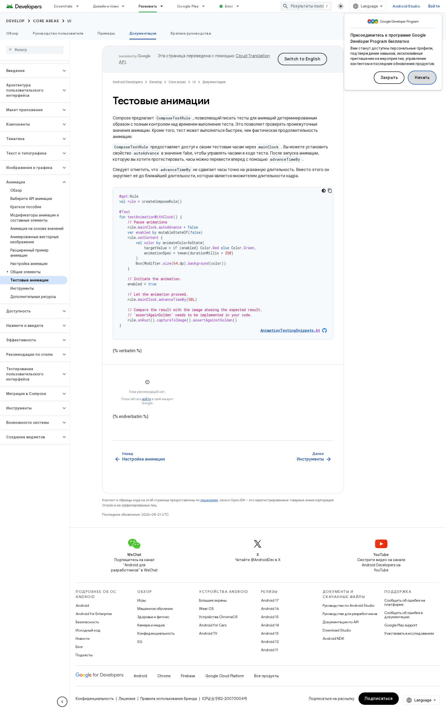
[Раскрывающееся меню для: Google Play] (206, 6)
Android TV (208, 633)
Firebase (188, 676)
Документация (142, 33)
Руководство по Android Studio (348, 605)
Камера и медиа (151, 625)
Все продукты (266, 676)
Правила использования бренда (168, 699)
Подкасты (84, 655)
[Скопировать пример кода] (330, 191)
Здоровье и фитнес (153, 617)
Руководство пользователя (58, 33)
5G (139, 641)
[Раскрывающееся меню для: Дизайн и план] (125, 6)
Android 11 (269, 650)
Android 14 (270, 625)
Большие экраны (213, 600)
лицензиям (209, 500)
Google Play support (400, 625)
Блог (229, 6)
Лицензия (127, 699)
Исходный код (88, 630)
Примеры (106, 33)
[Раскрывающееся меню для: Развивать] (164, 6)
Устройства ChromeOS (218, 617)
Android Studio (406, 6)
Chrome (164, 676)
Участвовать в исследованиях (409, 633)
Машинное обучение (155, 608)
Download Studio (337, 630)
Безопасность (87, 622)
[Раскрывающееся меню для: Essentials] (80, 6)
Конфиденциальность (155, 633)
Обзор (12, 33)
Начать (422, 77)
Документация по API (341, 622)
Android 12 (270, 641)
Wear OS (206, 608)
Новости (83, 638)
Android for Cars (212, 625)
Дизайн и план (105, 6)
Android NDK (333, 638)
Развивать (148, 6)
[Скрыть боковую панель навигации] (62, 702)
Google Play (188, 6)
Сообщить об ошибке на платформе (404, 602)
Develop (15, 21)
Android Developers (128, 82)
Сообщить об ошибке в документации (403, 614)
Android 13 (269, 633)
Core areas (46, 21)
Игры (141, 600)
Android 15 (270, 617)
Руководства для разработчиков (350, 613)
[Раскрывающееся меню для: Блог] (240, 6)
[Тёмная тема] (324, 191)
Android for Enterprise (94, 613)
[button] (30, 71)
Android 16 (270, 608)
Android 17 (270, 600)
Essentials (63, 6)
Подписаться (379, 698)
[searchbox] (34, 50)
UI (69, 21)
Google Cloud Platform (224, 676)
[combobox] (306, 6)
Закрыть (389, 77)
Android (82, 605)
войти (146, 399)
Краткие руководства (191, 33)
